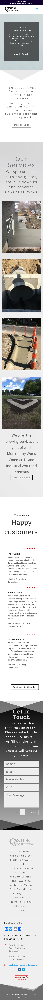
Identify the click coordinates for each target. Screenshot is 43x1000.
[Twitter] (23, 969)
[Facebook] (19, 969)
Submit (32, 812)
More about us (21, 124)
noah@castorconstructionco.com (23, 965)
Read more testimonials (24, 687)
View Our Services (21, 477)
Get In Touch (21, 54)
